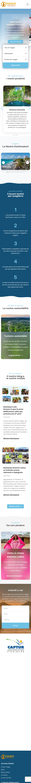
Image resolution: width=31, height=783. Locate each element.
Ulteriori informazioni (14, 576)
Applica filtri (15, 65)
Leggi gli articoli (14, 355)
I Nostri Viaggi (5, 767)
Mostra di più (14, 506)
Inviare (15, 625)
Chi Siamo (4, 775)
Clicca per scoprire (15, 41)
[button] (2, 108)
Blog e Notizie (5, 772)
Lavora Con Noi (6, 778)
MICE (2, 769)
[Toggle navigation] (27, 4)
